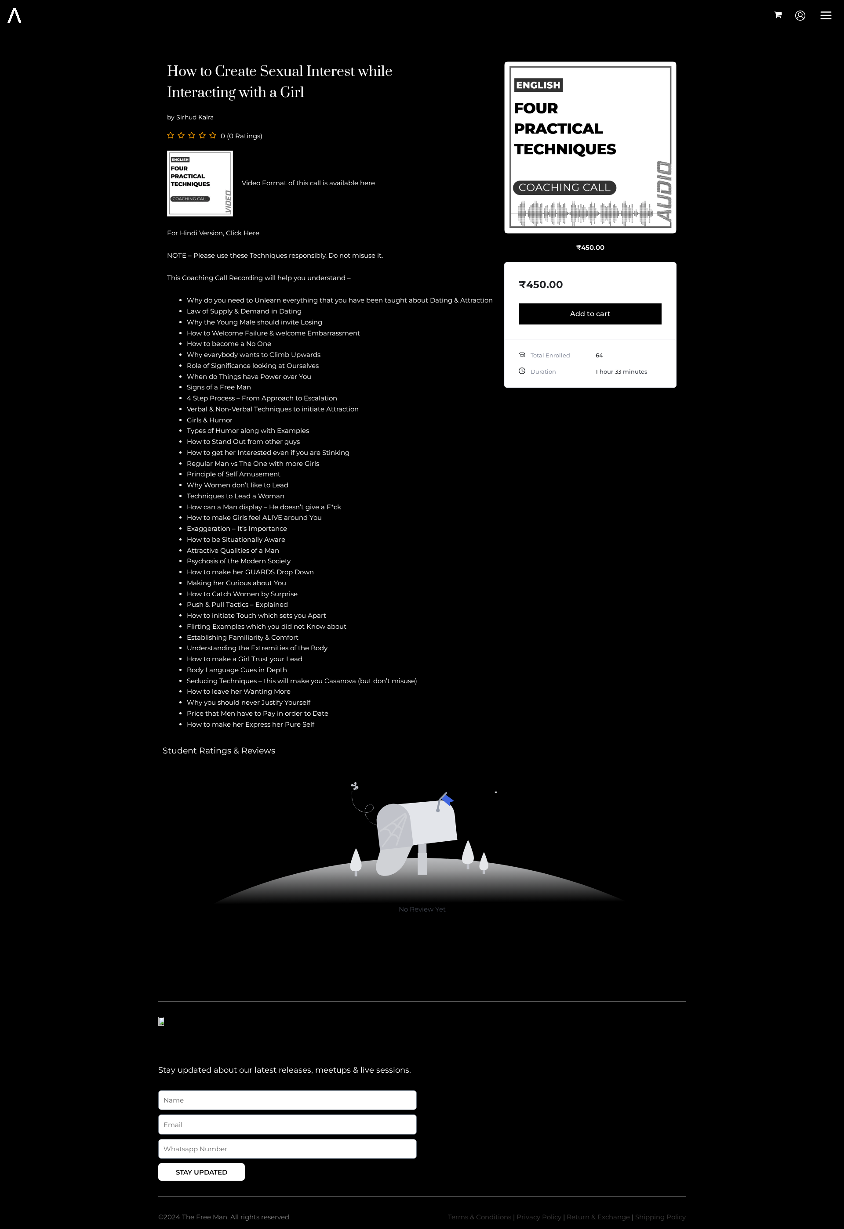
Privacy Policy (539, 1217)
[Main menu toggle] (826, 15)
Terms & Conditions (479, 1217)
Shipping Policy (660, 1217)
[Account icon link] (800, 15)
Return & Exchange (598, 1217)
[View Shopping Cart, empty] (778, 15)
